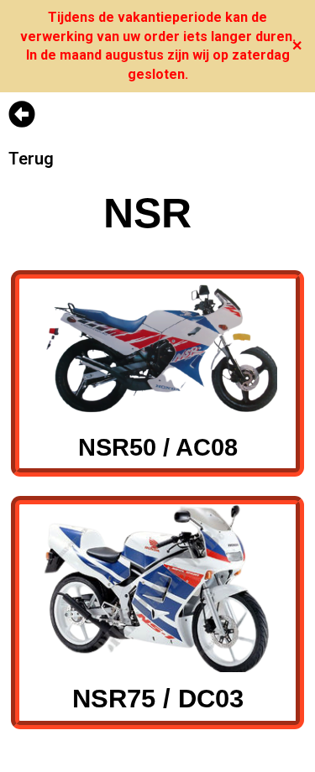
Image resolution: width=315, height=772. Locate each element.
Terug (31, 159)
